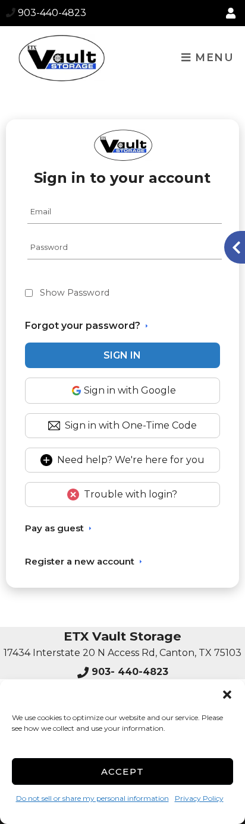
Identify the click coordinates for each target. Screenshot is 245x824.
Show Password (74, 292)
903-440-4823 (52, 12)
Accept (123, 771)
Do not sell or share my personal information (92, 798)
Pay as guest (54, 528)
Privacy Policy (199, 798)
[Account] (232, 14)
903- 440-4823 (128, 671)
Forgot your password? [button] (82, 325)
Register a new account (79, 561)
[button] (227, 695)
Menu (212, 57)
